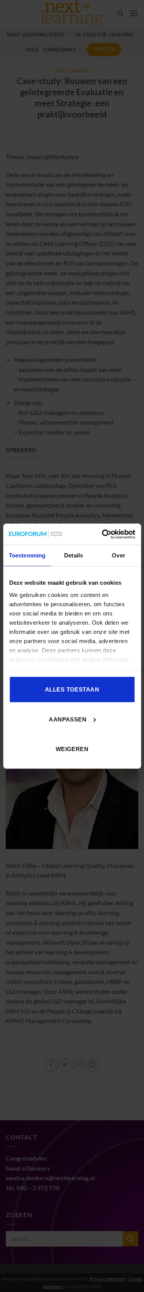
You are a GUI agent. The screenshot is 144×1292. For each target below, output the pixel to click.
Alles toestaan (72, 689)
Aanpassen (67, 719)
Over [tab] (118, 555)
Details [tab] (73, 555)
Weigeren (72, 749)
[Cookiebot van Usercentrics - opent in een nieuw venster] (102, 534)
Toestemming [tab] (27, 555)
